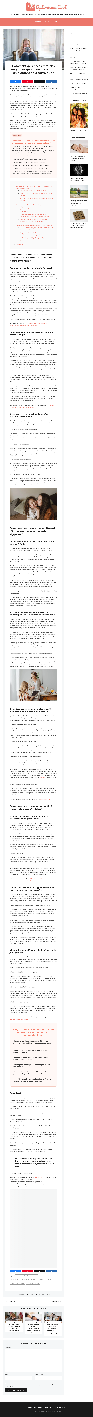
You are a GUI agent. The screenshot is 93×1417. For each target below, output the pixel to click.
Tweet (31, 1294)
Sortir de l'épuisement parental (78, 93)
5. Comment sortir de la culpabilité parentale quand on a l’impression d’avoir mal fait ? (29, 1073)
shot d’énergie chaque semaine (19, 1019)
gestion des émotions (17, 1283)
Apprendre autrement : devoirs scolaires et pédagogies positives (78, 50)
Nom (6, 1374)
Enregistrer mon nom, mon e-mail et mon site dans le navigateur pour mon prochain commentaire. (30, 1385)
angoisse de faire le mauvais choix (26, 1276)
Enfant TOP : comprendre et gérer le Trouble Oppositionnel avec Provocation (78, 202)
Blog (47, 22)
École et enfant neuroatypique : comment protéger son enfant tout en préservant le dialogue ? (53, 1328)
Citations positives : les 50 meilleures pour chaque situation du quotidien (78, 225)
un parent (42, 778)
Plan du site (60, 1408)
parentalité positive (33, 1283)
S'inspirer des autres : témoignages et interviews (77, 88)
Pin (50, 1294)
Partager (20, 1294)
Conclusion (19, 244)
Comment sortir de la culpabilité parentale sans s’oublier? (34, 225)
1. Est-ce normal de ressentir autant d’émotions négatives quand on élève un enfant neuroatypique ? (32, 1043)
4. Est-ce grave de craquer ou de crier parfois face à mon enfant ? (32, 1066)
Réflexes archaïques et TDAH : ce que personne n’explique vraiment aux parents (77, 157)
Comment (8, 1347)
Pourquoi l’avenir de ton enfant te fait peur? (33, 190)
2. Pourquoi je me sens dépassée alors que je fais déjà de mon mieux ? (31, 1051)
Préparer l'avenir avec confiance (79, 79)
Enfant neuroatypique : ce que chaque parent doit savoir (78, 180)
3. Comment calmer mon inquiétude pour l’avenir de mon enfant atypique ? (31, 1058)
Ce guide (12, 1184)
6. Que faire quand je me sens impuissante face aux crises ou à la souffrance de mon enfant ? (32, 1080)
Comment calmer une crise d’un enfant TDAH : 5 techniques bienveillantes (13, 1326)
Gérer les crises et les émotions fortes (33, 77)
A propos (37, 22)
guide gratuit (39, 1177)
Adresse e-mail (39, 1374)
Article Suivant (57, 1301)
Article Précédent (10, 1301)
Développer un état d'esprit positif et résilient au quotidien (78, 62)
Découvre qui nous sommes (79, 130)
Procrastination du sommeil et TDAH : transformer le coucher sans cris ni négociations (33, 1327)
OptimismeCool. (45, 799)
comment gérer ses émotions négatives (23, 1279)
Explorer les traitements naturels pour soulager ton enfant (79, 68)
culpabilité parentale (44, 1279)
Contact (56, 22)
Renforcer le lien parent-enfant (78, 83)
